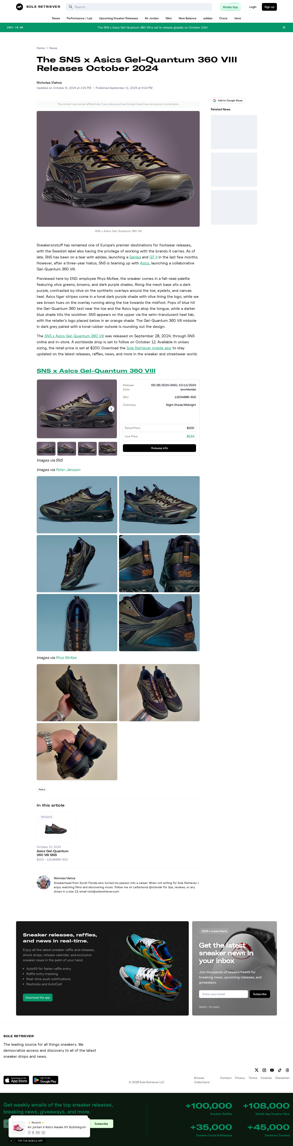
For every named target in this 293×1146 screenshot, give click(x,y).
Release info (159, 448)
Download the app (38, 997)
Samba (135, 257)
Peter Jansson (68, 469)
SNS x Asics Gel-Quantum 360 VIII (74, 336)
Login (253, 7)
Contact (226, 1078)
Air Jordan (152, 18)
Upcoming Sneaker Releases (118, 18)
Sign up (269, 7)
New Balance (187, 18)
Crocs (223, 18)
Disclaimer (282, 1078)
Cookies (266, 1078)
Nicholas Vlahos (49, 83)
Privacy (240, 1078)
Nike (169, 18)
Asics (144, 263)
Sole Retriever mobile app (149, 348)
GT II (153, 257)
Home (41, 48)
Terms (253, 1078)
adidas (207, 18)
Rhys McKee (66, 657)
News (56, 18)
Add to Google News (230, 100)
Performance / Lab (79, 18)
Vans (237, 18)
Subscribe (260, 994)
